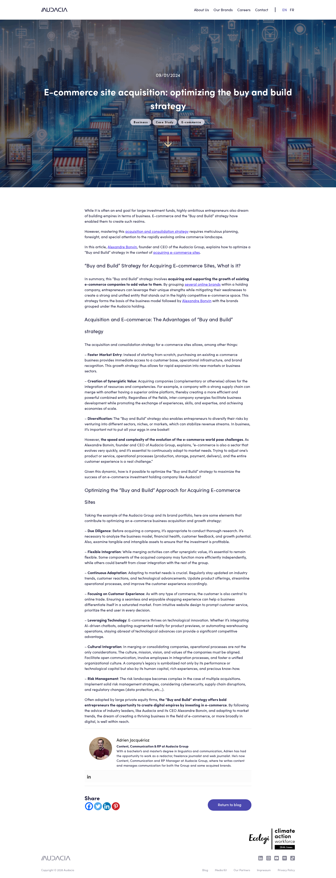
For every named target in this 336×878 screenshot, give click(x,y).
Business (141, 122)
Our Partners (242, 870)
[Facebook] (89, 806)
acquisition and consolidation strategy (157, 231)
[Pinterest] (116, 806)
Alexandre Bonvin (122, 246)
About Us (201, 9)
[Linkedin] (89, 776)
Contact (261, 9)
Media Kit (221, 870)
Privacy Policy (286, 870)
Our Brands (223, 9)
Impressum (264, 870)
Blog (205, 870)
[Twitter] (98, 806)
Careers (244, 9)
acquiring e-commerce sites (176, 252)
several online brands (203, 284)
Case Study (164, 122)
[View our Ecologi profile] (272, 836)
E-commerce (191, 122)
